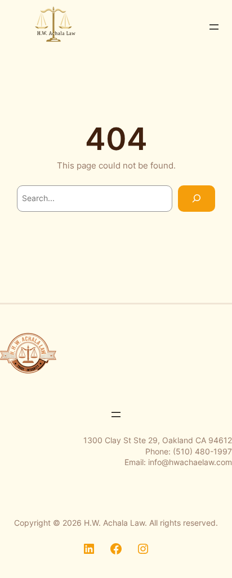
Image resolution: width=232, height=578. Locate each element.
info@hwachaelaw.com (190, 462)
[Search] (196, 198)
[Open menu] (214, 27)
